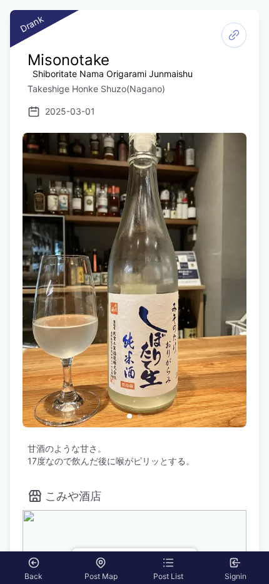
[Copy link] (233, 35)
